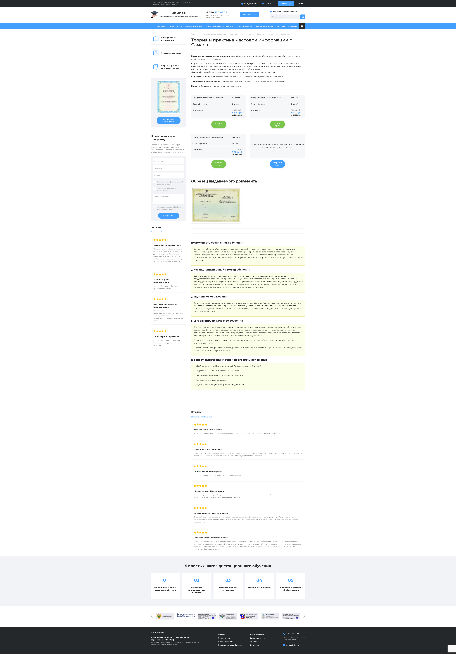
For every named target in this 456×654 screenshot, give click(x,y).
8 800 (216, 12)
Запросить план (278, 164)
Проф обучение (244, 26)
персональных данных (166, 209)
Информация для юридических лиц (170, 67)
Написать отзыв (206, 416)
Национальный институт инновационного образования (178, 14)
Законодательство (264, 26)
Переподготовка (193, 26)
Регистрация (286, 4)
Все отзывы (195, 416)
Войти (300, 4)
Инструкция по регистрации (168, 38)
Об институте (175, 26)
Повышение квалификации (219, 26)
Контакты (292, 26)
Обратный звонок (249, 14)
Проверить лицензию (168, 120)
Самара (268, 3)
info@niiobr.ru (250, 3)
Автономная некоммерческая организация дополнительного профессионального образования (175, 640)
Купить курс (218, 124)
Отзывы (281, 26)
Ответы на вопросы (171, 53)
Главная (161, 26)
